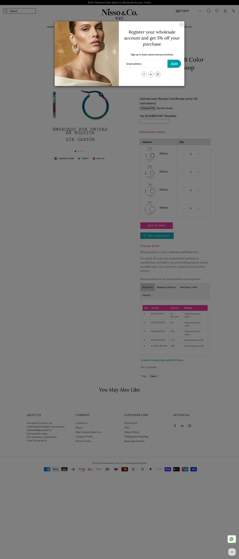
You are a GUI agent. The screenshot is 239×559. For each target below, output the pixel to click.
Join (174, 63)
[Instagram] (157, 74)
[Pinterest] (151, 74)
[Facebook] (144, 74)
